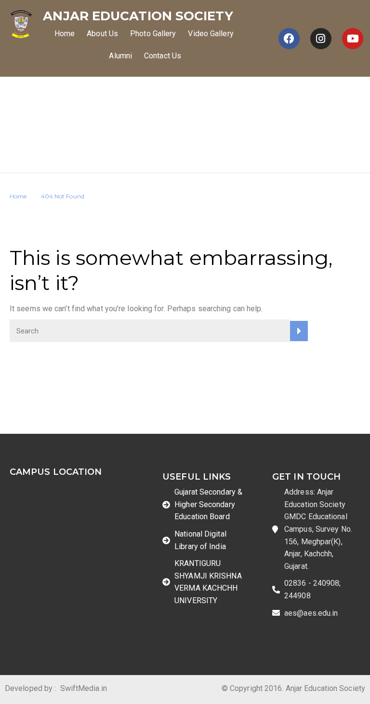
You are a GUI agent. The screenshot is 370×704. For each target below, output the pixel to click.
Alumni (120, 55)
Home (64, 33)
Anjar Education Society (138, 16)
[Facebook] (289, 38)
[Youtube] (352, 38)
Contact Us (162, 55)
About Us (102, 33)
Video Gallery (210, 33)
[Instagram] (320, 38)
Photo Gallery (153, 33)
